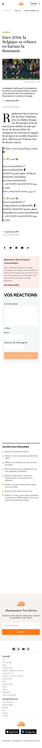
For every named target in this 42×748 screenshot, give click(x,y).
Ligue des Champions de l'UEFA (12, 676)
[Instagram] (28, 649)
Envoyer (21, 632)
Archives (5, 716)
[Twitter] (18, 649)
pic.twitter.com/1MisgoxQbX (26, 212)
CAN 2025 (17, 11)
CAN (3, 660)
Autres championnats (9, 695)
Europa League (7, 679)
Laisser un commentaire (21, 355)
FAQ (3, 710)
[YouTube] (23, 649)
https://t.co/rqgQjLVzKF (12, 166)
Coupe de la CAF (7, 673)
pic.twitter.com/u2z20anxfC (14, 180)
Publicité (5, 707)
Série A (4, 687)
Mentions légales (7, 705)
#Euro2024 (7, 173)
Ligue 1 (4, 689)
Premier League (7, 684)
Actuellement (6, 11)
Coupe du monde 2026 (31, 11)
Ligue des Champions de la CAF (12, 670)
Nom (6, 332)
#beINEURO (7, 176)
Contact (4, 713)
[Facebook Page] (13, 649)
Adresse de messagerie (15, 342)
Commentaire (11, 304)
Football (6, 32)
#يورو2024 (31, 173)
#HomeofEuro (20, 176)
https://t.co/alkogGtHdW (12, 169)
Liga (3, 681)
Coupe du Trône (7, 668)
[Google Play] (29, 731)
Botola (4, 665)
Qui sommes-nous (8, 702)
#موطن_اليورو (19, 173)
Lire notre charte (11, 285)
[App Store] (12, 731)
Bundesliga (6, 692)
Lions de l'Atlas (7, 662)
